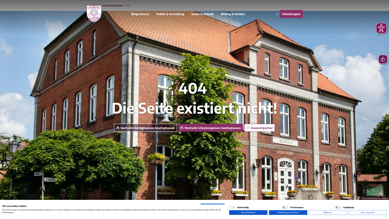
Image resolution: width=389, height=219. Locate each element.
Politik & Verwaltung (170, 14)
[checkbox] (232, 207)
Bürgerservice (140, 14)
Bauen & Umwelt (202, 14)
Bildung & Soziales (233, 14)
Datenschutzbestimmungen (213, 204)
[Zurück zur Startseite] (94, 14)
